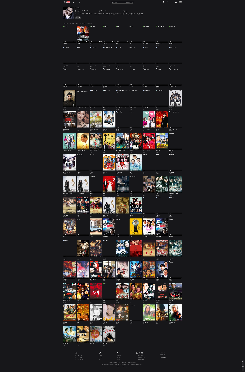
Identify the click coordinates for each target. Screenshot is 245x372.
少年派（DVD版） (172, 86)
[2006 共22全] (92, 26)
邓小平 (157, 129)
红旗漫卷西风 (66, 129)
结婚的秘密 (79, 172)
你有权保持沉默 (93, 279)
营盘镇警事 (171, 172)
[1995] (83, 326)
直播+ (144, 357)
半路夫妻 (158, 279)
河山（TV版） (119, 86)
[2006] (136, 262)
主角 (130, 43)
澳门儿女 (158, 322)
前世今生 (131, 322)
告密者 (117, 193)
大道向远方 (65, 215)
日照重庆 (131, 215)
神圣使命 (78, 215)
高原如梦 (171, 300)
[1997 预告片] (117, 26)
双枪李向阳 (171, 258)
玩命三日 (105, 43)
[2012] (92, 154)
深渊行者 (65, 86)
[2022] (94, 47)
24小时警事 (132, 279)
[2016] (146, 90)
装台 (157, 65)
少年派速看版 (105, 86)
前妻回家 (78, 279)
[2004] (83, 283)
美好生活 (158, 86)
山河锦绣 (118, 65)
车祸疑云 (91, 236)
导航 (79, 2)
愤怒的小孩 (105, 172)
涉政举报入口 (163, 357)
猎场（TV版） (92, 107)
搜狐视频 (66, 2)
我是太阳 (171, 236)
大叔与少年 (92, 86)
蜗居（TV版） (106, 236)
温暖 (117, 215)
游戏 (81, 355)
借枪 (144, 193)
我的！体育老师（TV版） (82, 107)
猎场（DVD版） (106, 107)
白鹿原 (64, 107)
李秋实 (78, 322)
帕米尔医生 (92, 322)
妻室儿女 (91, 258)
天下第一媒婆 (145, 279)
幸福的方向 (65, 65)
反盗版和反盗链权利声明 (124, 364)
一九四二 (91, 172)
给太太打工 (65, 343)
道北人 (78, 343)
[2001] (175, 283)
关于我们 (119, 357)
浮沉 (157, 172)
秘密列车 (105, 258)
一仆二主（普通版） (147, 129)
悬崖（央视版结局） (81, 193)
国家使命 (118, 300)
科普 (75, 357)
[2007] (136, 240)
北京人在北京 (158, 107)
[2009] (78, 219)
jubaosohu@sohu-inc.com (138, 364)
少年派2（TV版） (93, 65)
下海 (91, 215)
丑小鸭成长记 (145, 236)
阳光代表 (158, 300)
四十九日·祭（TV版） (173, 129)
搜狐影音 (140, 357)
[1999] (162, 305)
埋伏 (117, 43)
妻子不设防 (118, 129)
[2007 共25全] (83, 26)
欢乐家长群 (171, 43)
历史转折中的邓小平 (81, 150)
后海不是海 (105, 129)
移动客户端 (140, 355)
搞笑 (78, 359)
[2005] (162, 262)
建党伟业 (91, 193)
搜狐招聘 (115, 362)
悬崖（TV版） (106, 215)
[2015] (83, 112)
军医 (144, 215)
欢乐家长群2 (145, 43)
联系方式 (124, 362)
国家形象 (65, 279)
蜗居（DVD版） (159, 236)
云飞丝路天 (145, 65)
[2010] (136, 197)
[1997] (175, 305)
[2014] (132, 112)
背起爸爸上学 (172, 322)
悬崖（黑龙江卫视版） (67, 193)
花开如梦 (65, 43)
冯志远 (144, 258)
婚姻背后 (65, 258)
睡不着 (117, 322)
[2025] (146, 26)
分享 (79, 17)
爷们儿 (104, 150)
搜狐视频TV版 (141, 359)
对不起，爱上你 (66, 172)
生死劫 (170, 279)
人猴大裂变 (105, 343)
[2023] (66, 47)
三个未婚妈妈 (119, 172)
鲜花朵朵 (158, 215)
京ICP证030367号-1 (124, 366)
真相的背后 (145, 300)
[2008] (171, 219)
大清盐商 (131, 150)
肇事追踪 (78, 43)
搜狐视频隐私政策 (110, 364)
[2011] (92, 176)
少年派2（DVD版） (107, 65)
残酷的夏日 (92, 343)
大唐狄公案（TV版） (160, 43)
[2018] (132, 69)
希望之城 (158, 150)
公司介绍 (134, 362)
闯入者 (131, 129)
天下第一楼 (79, 300)
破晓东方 (131, 65)
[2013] (162, 133)
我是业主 (131, 236)
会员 (100, 353)
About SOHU (129, 362)
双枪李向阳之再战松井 (173, 193)
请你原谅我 (132, 193)
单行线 (64, 236)
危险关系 (105, 322)
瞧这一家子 (171, 215)
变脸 (104, 300)
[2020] (146, 47)
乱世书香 (171, 150)
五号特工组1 (158, 258)
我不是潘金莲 (145, 107)
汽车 (78, 357)
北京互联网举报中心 (164, 354)
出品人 (81, 359)
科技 (81, 357)
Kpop (78, 355)
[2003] (136, 283)
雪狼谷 (144, 172)
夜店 (77, 236)
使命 (91, 300)
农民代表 (91, 43)
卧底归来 (171, 107)
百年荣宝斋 (79, 258)
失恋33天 (105, 193)
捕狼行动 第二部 (66, 300)
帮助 (99, 359)
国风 (75, 359)
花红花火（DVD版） (147, 150)
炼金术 (131, 300)
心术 (130, 172)
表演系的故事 (145, 322)
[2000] (109, 305)
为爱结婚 (118, 279)
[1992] (96, 326)
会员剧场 (100, 357)
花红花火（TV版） (93, 150)
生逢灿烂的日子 (133, 107)
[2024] (161, 26)
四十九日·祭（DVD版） (121, 150)
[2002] (162, 283)
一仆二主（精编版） (67, 150)
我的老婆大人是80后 (94, 129)
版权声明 (117, 364)
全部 (75, 355)
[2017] (69, 90)
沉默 (157, 193)
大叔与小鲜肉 (79, 86)
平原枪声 (65, 322)
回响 (77, 65)
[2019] (173, 47)
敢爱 (77, 129)
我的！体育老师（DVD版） (121, 107)
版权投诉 (119, 359)
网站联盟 (119, 355)
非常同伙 (131, 86)
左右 (130, 258)
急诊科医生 (145, 86)
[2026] (131, 26)
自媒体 (76, 353)
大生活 (117, 236)
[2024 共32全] (65, 26)
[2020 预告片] (105, 26)
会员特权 (100, 355)
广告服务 (119, 362)
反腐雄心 (118, 258)
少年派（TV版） (172, 65)
